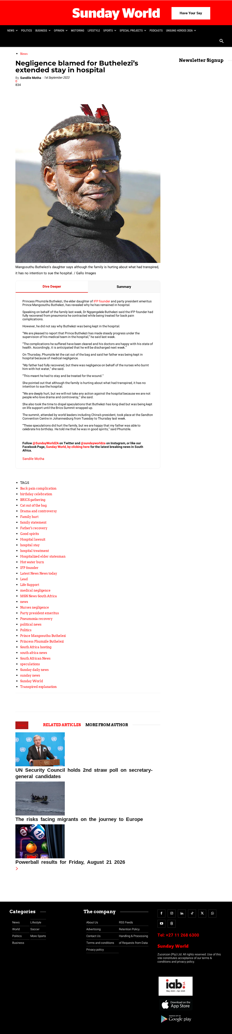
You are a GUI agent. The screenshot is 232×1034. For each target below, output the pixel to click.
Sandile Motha (30, 77)
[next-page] (17, 869)
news (24, 602)
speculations (30, 664)
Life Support (29, 585)
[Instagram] (172, 913)
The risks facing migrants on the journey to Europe (79, 818)
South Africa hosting (35, 647)
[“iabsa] (175, 996)
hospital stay (30, 545)
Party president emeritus (39, 613)
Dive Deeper (52, 286)
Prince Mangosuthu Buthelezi (43, 636)
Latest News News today (38, 573)
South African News (35, 658)
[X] (68, 91)
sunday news (30, 675)
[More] (110, 91)
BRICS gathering (32, 500)
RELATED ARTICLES (62, 725)
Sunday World (31, 681)
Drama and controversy (38, 511)
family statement (33, 522)
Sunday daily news (34, 670)
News (24, 54)
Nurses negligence (34, 607)
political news (30, 624)
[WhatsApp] (89, 91)
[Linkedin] (57, 91)
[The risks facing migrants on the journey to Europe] (87, 799)
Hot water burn (32, 562)
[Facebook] (47, 91)
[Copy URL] (99, 91)
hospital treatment (34, 551)
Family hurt (29, 517)
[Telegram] (78, 91)
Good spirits (29, 534)
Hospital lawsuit (32, 539)
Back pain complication (38, 488)
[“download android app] (175, 1024)
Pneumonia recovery (36, 619)
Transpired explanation (38, 687)
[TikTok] (192, 913)
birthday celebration (36, 494)
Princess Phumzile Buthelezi (42, 641)
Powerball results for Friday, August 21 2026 (70, 861)
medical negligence (35, 590)
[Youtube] (161, 924)
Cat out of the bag (33, 505)
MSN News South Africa (38, 596)
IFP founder (102, 301)
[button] (221, 41)
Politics (25, 630)
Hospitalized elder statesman (42, 556)
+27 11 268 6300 (182, 935)
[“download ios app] (175, 1010)
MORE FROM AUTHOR (106, 725)
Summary (124, 286)
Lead (24, 579)
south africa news (33, 653)
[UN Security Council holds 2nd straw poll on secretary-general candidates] (87, 749)
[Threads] (172, 924)
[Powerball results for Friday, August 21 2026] (87, 841)
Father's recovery (33, 528)
